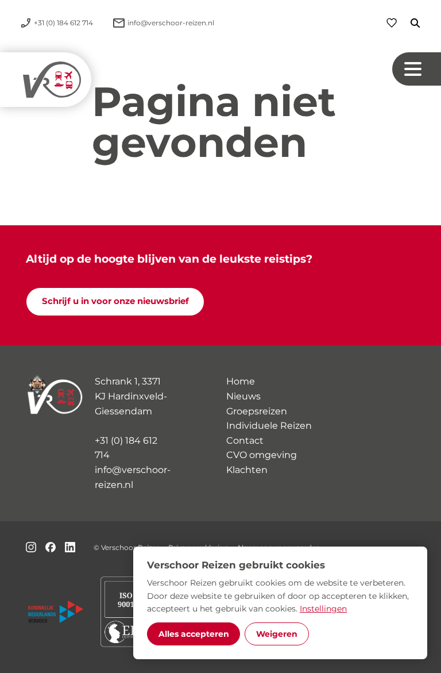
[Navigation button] (416, 69)
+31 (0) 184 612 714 (126, 448)
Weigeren (276, 634)
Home (240, 381)
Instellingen (323, 608)
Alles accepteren (193, 634)
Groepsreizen (256, 411)
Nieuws (243, 396)
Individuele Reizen (269, 425)
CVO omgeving (261, 454)
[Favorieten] (391, 23)
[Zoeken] (408, 22)
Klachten (247, 469)
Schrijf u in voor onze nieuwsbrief (115, 301)
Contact (245, 440)
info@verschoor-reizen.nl (133, 477)
